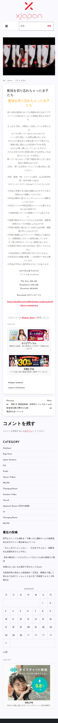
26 (21, 635)
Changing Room (10, 489)
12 (21, 619)
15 (43, 619)
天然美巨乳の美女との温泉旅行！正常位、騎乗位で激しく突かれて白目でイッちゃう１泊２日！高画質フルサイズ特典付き (28, 576)
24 (6, 635)
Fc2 (4, 466)
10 (6, 619)
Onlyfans (7, 448)
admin (10, 81)
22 (43, 627)
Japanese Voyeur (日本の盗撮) (16, 506)
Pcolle (5, 471)
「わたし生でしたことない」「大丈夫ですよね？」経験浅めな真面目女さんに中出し (28, 550)
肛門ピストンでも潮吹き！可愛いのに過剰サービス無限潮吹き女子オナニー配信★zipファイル (28, 540)
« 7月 (5, 652)
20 (28, 627)
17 (6, 627)
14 (36, 619)
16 (51, 619)
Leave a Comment (17, 387)
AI (4, 512)
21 (36, 627)
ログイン (29, 431)
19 (21, 627)
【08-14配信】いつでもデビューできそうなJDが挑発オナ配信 (29, 559)
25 (14, 635)
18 (13, 627)
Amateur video (9, 494)
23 (51, 627)
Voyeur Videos (9, 477)
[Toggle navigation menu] (6, 26)
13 (28, 619)
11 (13, 619)
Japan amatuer (16, 383)
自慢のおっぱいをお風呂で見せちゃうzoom (22, 567)
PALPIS (6, 483)
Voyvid (6, 500)
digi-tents (7, 454)
